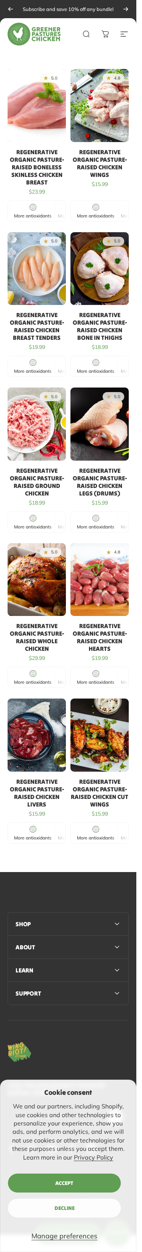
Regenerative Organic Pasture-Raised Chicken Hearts (100, 637)
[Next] (125, 9)
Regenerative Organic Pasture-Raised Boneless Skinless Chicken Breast (37, 167)
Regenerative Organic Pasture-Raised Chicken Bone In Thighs (100, 326)
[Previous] (10, 9)
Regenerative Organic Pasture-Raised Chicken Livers (37, 793)
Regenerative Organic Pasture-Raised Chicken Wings (100, 163)
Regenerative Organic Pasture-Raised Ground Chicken (37, 482)
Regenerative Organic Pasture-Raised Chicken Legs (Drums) (100, 482)
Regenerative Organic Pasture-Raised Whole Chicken (37, 637)
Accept (64, 1183)
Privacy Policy (93, 1157)
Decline (65, 1208)
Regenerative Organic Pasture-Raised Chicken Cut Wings (99, 793)
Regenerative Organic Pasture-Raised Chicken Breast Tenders (37, 326)
